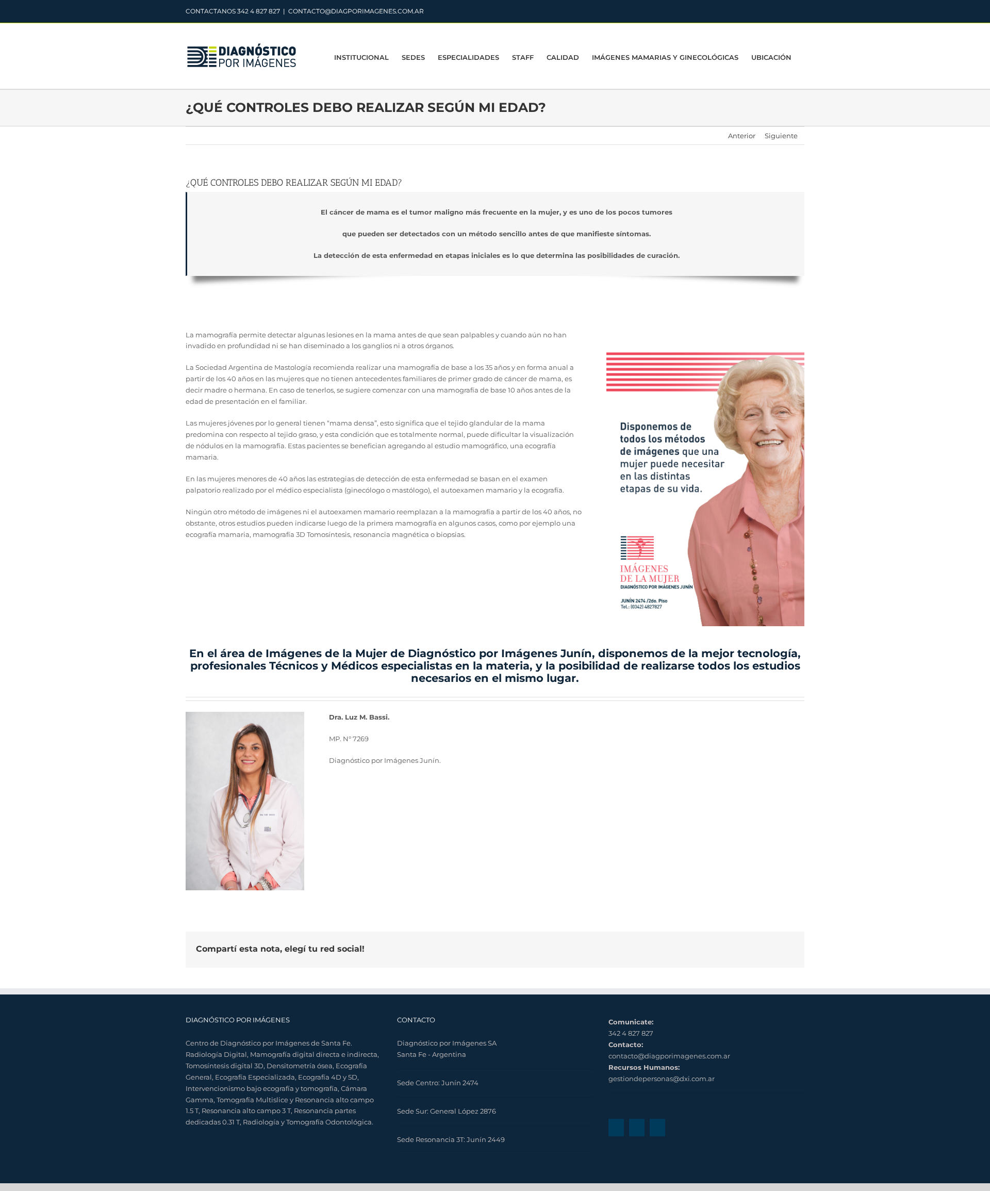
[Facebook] (616, 1127)
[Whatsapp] (657, 1127)
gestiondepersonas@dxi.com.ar (661, 1078)
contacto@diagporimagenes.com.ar (669, 1056)
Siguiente (781, 136)
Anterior (741, 136)
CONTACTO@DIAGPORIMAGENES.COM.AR (356, 11)
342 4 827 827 (630, 1033)
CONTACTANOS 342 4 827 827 (233, 11)
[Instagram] (637, 1127)
